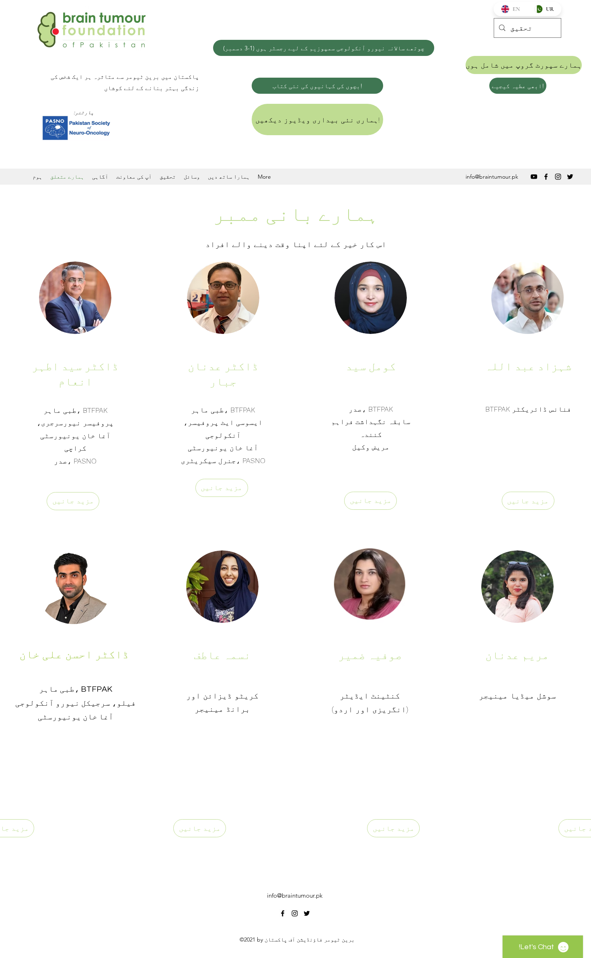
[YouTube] (534, 177)
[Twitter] (570, 177)
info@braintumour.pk (492, 176)
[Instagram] (558, 177)
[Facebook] (546, 177)
